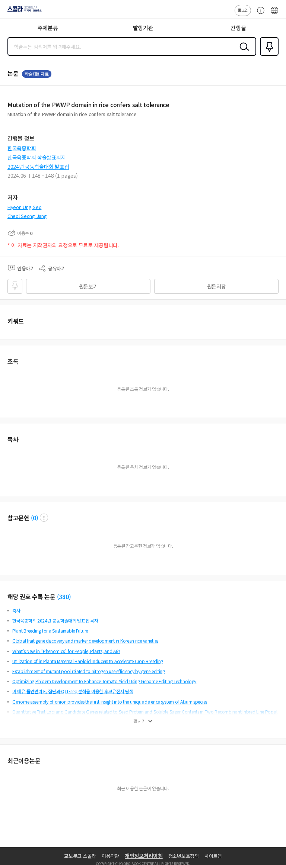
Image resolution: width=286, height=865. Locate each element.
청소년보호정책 (183, 855)
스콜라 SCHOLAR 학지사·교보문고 (23, 11)
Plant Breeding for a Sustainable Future (50, 630)
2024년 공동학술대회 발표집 (38, 166)
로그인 (243, 10)
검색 (243, 52)
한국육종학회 (21, 148)
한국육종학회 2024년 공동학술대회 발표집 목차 (55, 620)
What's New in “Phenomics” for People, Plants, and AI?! (66, 651)
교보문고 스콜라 (80, 855)
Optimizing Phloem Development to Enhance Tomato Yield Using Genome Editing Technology (104, 681)
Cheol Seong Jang (27, 215)
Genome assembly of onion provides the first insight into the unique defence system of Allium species (109, 701)
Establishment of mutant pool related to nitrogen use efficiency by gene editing (88, 671)
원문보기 (88, 286)
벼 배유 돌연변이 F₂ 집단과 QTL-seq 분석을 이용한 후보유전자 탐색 (72, 691)
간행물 (238, 28)
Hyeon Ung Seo (24, 206)
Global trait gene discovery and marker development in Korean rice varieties (85, 640)
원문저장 (216, 286)
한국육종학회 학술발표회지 (36, 157)
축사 (16, 610)
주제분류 (48, 28)
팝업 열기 (44, 518)
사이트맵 (213, 855)
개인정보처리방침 (144, 855)
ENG (274, 14)
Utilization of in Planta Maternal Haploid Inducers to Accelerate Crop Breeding (87, 661)
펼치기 (139, 721)
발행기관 (143, 28)
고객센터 (259, 14)
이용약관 (110, 855)
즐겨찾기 (268, 55)
